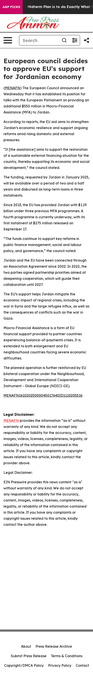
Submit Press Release (28, 656)
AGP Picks (11, 7)
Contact (82, 665)
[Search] (64, 40)
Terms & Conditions (66, 656)
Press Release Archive (53, 646)
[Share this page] (86, 40)
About (26, 646)
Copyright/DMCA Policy (24, 665)
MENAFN (12, 88)
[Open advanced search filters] (74, 40)
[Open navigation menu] (7, 40)
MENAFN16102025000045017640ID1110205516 (42, 395)
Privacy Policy (59, 665)
